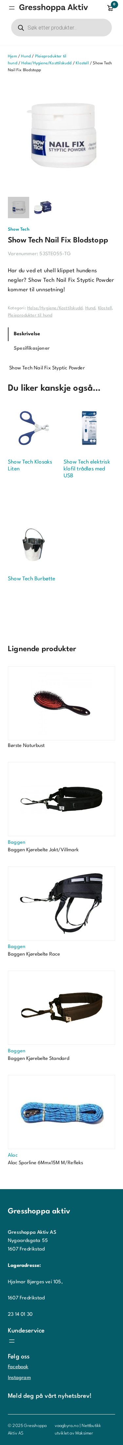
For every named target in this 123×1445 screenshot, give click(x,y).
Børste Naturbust (26, 745)
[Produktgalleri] (61, 135)
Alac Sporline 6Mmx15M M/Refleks (45, 1163)
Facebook (18, 1367)
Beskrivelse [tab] (27, 334)
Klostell (82, 63)
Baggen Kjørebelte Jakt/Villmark (43, 850)
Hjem (12, 56)
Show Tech (19, 229)
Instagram (19, 1377)
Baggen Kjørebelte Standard (39, 1058)
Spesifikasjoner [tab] (32, 348)
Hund (26, 56)
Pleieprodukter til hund (30, 315)
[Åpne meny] (12, 8)
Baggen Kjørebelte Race (34, 954)
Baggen (16, 842)
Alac (13, 1155)
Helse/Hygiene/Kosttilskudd (46, 63)
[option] (42, 207)
